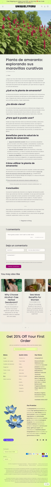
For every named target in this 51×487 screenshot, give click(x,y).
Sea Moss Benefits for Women (35, 297)
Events (20, 382)
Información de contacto (42, 465)
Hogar (4, 358)
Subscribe (21, 373)
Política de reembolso (32, 463)
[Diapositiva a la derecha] (28, 327)
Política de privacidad (43, 463)
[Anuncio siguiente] (48, 2)
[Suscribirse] (35, 349)
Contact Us (22, 358)
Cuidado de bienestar (8, 364)
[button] (2, 6)
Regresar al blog (26, 221)
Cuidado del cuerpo (8, 361)
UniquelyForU (14, 463)
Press (20, 379)
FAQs (20, 364)
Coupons (21, 388)
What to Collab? (23, 376)
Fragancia (5, 367)
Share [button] (9, 75)
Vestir (4, 373)
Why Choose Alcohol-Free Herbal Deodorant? (11, 298)
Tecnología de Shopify (22, 463)
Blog (4, 376)
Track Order (22, 361)
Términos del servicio (23, 465)
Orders (20, 367)
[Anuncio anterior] (2, 2)
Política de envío (32, 465)
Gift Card (21, 370)
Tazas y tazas (6, 370)
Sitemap (21, 385)
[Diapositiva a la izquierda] (22, 327)
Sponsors (21, 391)
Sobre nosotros (7, 379)
